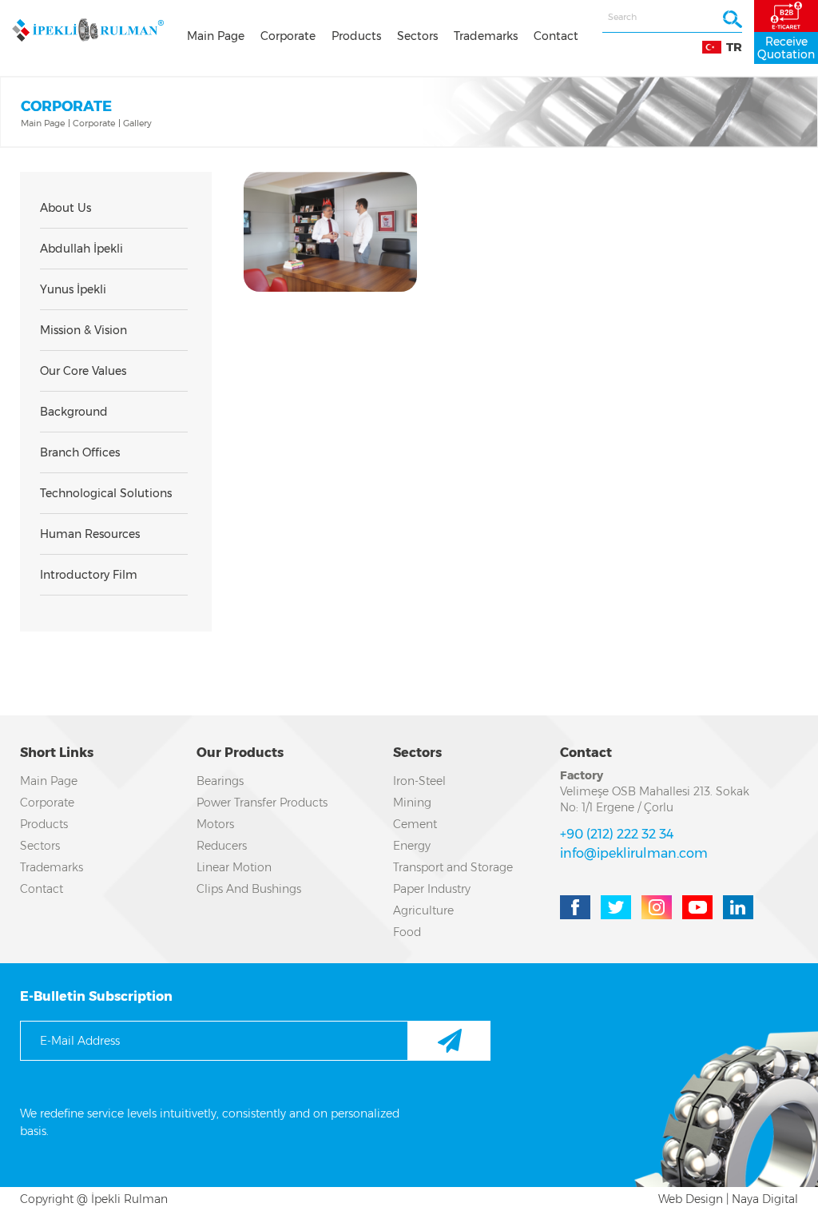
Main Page (215, 36)
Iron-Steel (419, 781)
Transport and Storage (453, 867)
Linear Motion (234, 867)
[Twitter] (616, 907)
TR (734, 47)
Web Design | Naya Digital (728, 1199)
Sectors (417, 36)
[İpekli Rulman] (88, 30)
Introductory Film (88, 575)
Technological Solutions (106, 493)
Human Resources (90, 534)
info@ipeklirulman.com (634, 853)
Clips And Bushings (249, 889)
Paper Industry (432, 889)
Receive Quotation (786, 48)
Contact (556, 36)
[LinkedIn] (738, 907)
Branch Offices (80, 452)
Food (407, 932)
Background (74, 411)
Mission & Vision (83, 330)
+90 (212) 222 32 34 (616, 834)
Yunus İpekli (73, 289)
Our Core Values (83, 371)
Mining (412, 802)
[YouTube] (697, 907)
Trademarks (486, 36)
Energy (412, 846)
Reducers (222, 846)
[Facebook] (575, 907)
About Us (65, 208)
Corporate (288, 36)
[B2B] (786, 16)
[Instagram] (656, 907)
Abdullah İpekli (81, 248)
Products (356, 36)
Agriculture (423, 910)
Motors (215, 824)
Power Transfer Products (262, 802)
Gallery (137, 123)
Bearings (220, 781)
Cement (415, 824)
